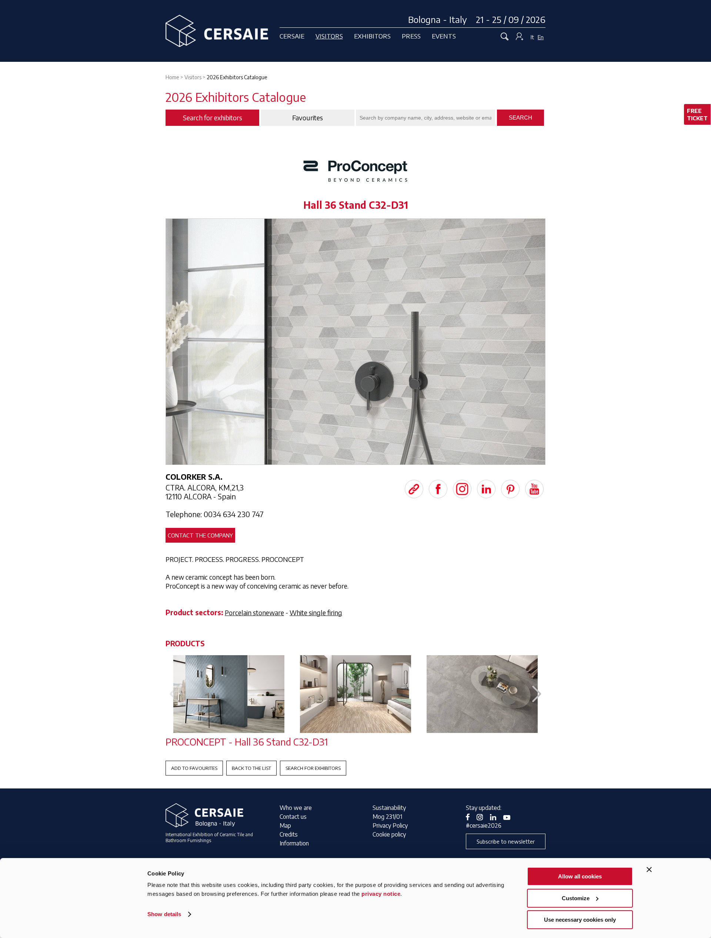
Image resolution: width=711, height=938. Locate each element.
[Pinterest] (510, 489)
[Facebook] (438, 489)
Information (294, 843)
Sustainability (389, 807)
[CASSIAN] (482, 694)
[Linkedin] (486, 489)
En (541, 37)
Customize (576, 898)
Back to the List (251, 768)
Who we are (296, 807)
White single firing (316, 612)
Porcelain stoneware (254, 612)
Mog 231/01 (387, 816)
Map (285, 825)
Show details (164, 914)
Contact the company (200, 535)
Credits (289, 834)
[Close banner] (649, 869)
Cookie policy (389, 834)
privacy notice (380, 894)
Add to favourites (194, 768)
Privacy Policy (390, 825)
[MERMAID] (228, 694)
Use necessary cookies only (580, 920)
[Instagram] (462, 489)
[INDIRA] (355, 694)
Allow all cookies (580, 876)
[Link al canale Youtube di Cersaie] (509, 816)
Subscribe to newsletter (506, 841)
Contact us (293, 816)
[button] (537, 694)
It (532, 37)
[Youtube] (534, 489)
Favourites (307, 118)
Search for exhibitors (313, 768)
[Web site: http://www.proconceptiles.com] (414, 489)
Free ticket (697, 114)
